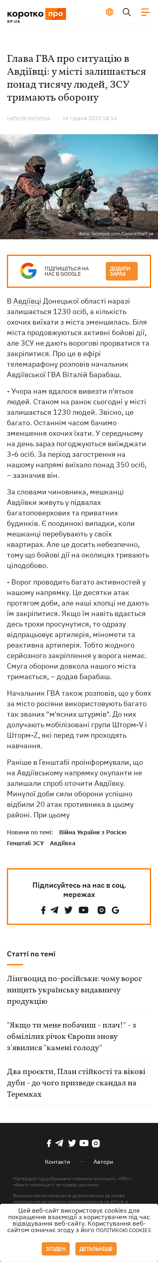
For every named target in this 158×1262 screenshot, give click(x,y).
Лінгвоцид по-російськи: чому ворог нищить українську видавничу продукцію (74, 990)
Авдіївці (27, 301)
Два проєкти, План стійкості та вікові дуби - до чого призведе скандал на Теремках (76, 1083)
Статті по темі (31, 953)
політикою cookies (123, 1230)
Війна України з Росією (92, 832)
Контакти (57, 1161)
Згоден (56, 1248)
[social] (43, 910)
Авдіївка (62, 843)
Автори (103, 1161)
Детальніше (96, 1248)
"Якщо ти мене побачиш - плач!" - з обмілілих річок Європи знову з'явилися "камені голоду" (71, 1037)
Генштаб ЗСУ (25, 843)
